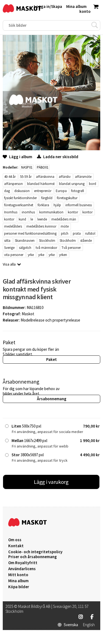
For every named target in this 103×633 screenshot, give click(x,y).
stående (86, 240)
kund (22, 219)
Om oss (14, 539)
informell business (78, 205)
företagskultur (67, 198)
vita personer (13, 254)
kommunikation (51, 212)
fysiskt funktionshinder (20, 198)
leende (42, 219)
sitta (7, 240)
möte (65, 226)
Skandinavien (25, 240)
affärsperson (13, 183)
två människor (46, 247)
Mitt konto (18, 574)
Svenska (71, 624)
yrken (63, 254)
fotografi (77, 191)
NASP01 (26, 167)
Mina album (18, 580)
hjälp (57, 205)
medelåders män (63, 219)
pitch (64, 233)
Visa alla (9, 264)
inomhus (28, 212)
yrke (31, 254)
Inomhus (10, 212)
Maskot (28, 313)
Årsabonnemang (51, 398)
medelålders (13, 226)
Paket (51, 359)
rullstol (90, 233)
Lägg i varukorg (51, 481)
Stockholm (47, 240)
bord (92, 183)
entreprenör (42, 191)
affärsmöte (83, 176)
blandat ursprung (72, 183)
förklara (43, 205)
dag (7, 191)
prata (77, 233)
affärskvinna (45, 176)
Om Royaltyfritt (22, 562)
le (31, 219)
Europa (61, 191)
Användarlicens (22, 568)
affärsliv (65, 176)
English (89, 624)
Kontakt (16, 545)
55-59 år (26, 176)
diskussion (22, 191)
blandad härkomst (41, 183)
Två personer (71, 247)
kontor (73, 212)
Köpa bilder (18, 586)
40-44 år (10, 176)
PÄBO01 (42, 167)
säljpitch (25, 247)
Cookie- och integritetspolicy (35, 551)
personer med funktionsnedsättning (30, 233)
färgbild (46, 198)
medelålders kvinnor (41, 226)
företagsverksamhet (18, 205)
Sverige (9, 247)
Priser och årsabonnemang (32, 556)
